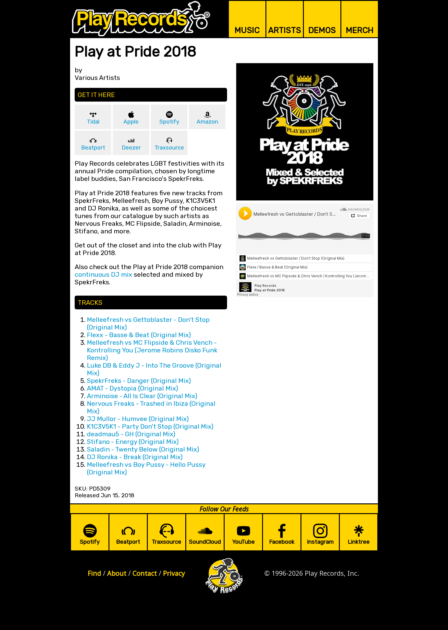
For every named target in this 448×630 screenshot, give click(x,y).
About (116, 573)
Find (94, 573)
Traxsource (169, 147)
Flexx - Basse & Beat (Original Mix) (139, 335)
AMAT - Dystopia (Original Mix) (132, 388)
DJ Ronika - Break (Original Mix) (135, 457)
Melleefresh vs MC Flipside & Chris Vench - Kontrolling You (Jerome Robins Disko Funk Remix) (152, 350)
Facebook (281, 541)
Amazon (207, 121)
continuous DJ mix (103, 274)
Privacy (174, 573)
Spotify (169, 121)
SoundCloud (205, 541)
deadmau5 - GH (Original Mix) (131, 434)
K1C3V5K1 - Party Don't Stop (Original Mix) (150, 426)
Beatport (93, 147)
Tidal (93, 121)
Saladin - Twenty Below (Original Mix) (143, 449)
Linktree (359, 541)
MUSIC (247, 30)
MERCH (360, 30)
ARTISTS (284, 30)
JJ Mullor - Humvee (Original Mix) (138, 419)
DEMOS (322, 30)
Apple (131, 121)
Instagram (320, 541)
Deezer (131, 147)
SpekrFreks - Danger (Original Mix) (139, 380)
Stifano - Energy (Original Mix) (133, 441)
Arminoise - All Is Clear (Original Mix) (142, 396)
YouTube (243, 541)
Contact (145, 573)
